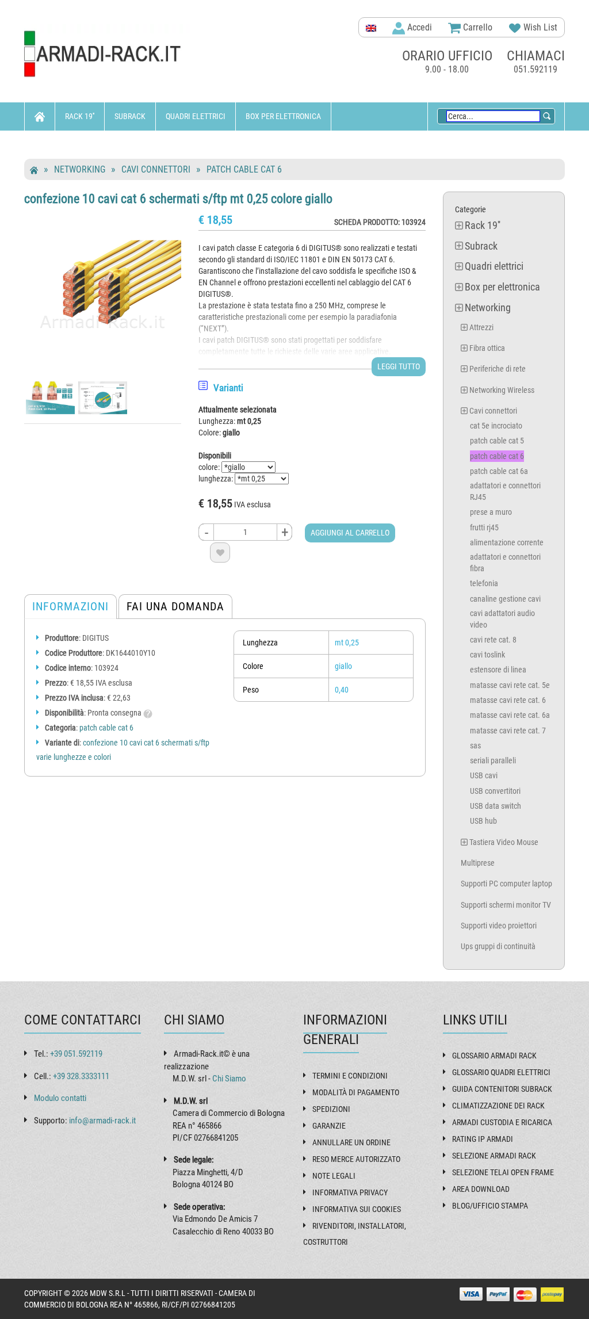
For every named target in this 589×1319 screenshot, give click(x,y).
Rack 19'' (79, 116)
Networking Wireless (501, 390)
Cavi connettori (155, 169)
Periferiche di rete (497, 368)
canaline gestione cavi (505, 598)
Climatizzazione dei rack (498, 1105)
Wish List (539, 27)
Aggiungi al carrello (350, 532)
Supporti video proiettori (499, 925)
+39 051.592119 (76, 1054)
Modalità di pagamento (355, 1092)
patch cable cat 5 (497, 440)
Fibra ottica (487, 348)
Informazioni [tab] (70, 606)
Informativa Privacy (350, 1192)
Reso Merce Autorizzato (356, 1159)
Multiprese (478, 862)
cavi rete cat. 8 (493, 639)
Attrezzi (481, 327)
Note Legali (333, 1175)
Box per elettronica (283, 116)
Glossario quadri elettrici (501, 1072)
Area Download (481, 1189)
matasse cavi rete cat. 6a (510, 715)
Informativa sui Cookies (356, 1209)
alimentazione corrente (507, 542)
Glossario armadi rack (494, 1055)
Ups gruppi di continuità (498, 946)
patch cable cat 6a (499, 471)
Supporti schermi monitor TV (506, 904)
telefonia (484, 583)
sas (475, 745)
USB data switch (495, 805)
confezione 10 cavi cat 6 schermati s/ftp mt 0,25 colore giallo (178, 198)
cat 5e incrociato (496, 425)
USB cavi (484, 775)
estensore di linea (498, 669)
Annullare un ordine (351, 1142)
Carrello (476, 27)
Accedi (418, 27)
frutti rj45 (484, 527)
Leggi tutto (398, 366)
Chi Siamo (229, 1078)
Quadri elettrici (195, 116)
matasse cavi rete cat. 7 (508, 730)
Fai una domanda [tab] (175, 606)
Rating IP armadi (482, 1139)
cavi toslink (487, 654)
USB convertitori (495, 791)
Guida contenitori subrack (502, 1089)
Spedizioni (331, 1109)
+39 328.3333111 (81, 1076)
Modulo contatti (60, 1098)
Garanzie (329, 1125)
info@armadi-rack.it (102, 1120)
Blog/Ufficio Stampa (490, 1205)
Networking (56, 144)
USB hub (483, 820)
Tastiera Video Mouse (503, 842)
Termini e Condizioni (350, 1075)
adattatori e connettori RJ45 (505, 491)
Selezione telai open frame (503, 1172)
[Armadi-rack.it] (108, 54)
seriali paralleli (493, 760)
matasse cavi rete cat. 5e (510, 685)
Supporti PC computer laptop (506, 883)
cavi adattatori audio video (502, 619)
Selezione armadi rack (494, 1155)
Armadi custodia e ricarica (502, 1122)
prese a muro (491, 512)
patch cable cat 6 (244, 169)
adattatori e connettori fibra (505, 562)
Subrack (130, 116)
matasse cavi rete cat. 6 (508, 700)
